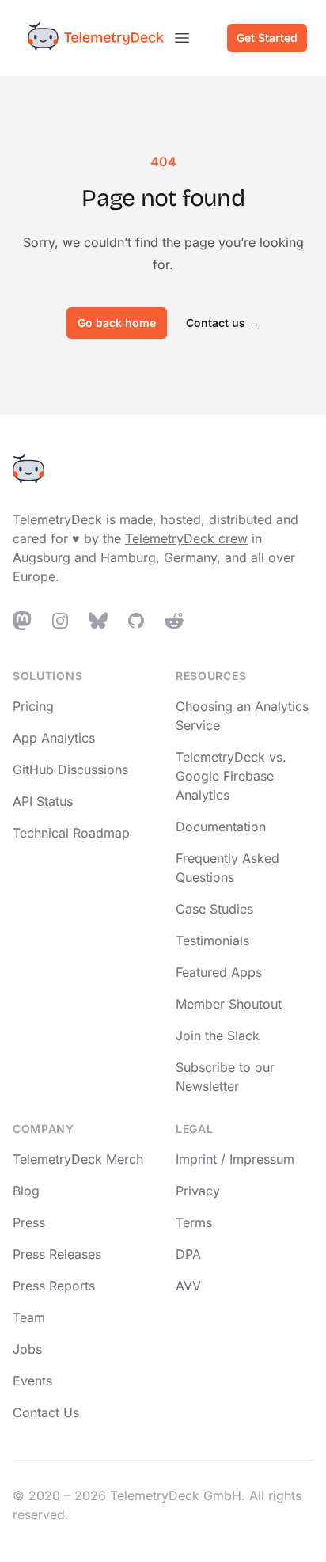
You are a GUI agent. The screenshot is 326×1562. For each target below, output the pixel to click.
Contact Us (46, 1412)
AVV (188, 1286)
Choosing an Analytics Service (242, 715)
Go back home (117, 322)
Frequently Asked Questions (227, 867)
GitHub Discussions (70, 769)
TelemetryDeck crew (186, 538)
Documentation (221, 826)
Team (29, 1317)
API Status (43, 801)
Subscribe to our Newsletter (225, 1076)
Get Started (267, 37)
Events (32, 1381)
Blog (26, 1191)
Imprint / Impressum (235, 1159)
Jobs (27, 1349)
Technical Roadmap (71, 833)
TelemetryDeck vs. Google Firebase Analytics (231, 776)
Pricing (33, 706)
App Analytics (54, 738)
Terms (194, 1222)
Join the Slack (218, 1035)
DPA (188, 1254)
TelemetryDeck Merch (78, 1159)
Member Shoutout (229, 1004)
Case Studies (214, 909)
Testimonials (212, 940)
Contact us (223, 322)
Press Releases (57, 1254)
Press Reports (54, 1286)
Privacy (198, 1191)
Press (29, 1222)
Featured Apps (219, 972)
